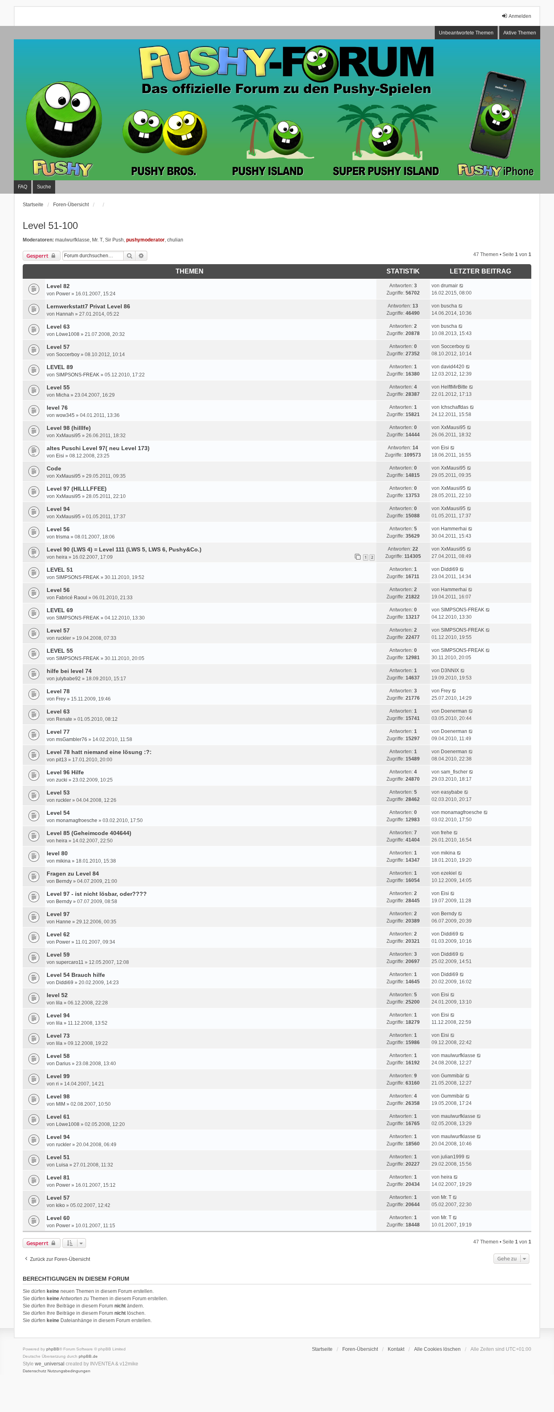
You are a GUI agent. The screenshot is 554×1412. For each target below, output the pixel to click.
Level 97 (58, 914)
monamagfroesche (76, 820)
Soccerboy (67, 354)
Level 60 (58, 1218)
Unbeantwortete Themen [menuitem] (466, 33)
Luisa (62, 1165)
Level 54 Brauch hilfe (76, 975)
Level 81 (58, 1177)
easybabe (452, 792)
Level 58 (58, 1056)
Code (54, 468)
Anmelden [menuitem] (520, 16)
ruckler (63, 638)
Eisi (60, 456)
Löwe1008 (67, 334)
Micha (62, 395)
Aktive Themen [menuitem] (519, 33)
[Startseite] (277, 110)
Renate (64, 719)
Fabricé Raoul (71, 597)
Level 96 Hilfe (65, 772)
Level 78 (58, 691)
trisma (62, 537)
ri (57, 1084)
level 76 (57, 407)
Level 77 (58, 731)
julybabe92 (68, 678)
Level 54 (58, 813)
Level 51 (58, 1157)
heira (61, 557)
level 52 (57, 995)
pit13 (61, 760)
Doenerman (454, 711)
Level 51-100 (50, 225)
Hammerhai (454, 529)
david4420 (452, 367)
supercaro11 (70, 962)
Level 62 (58, 934)
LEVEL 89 (60, 367)
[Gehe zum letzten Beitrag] (461, 285)
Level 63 (58, 326)
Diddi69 (449, 569)
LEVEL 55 (60, 650)
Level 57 (58, 347)
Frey (61, 699)
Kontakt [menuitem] (396, 1349)
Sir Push (114, 240)
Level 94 (58, 509)
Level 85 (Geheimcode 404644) (89, 833)
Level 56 (58, 529)
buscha (449, 306)
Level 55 (58, 387)
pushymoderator (145, 240)
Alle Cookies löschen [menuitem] (437, 1349)
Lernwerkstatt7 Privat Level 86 (88, 306)
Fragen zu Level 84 (73, 873)
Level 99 (58, 1076)
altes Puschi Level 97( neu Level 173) (98, 448)
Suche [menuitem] (44, 187)
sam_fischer (454, 772)
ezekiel (449, 873)
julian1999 (452, 1157)
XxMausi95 (68, 435)
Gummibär (452, 1076)
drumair (449, 285)
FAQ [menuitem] (22, 187)
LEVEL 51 (60, 569)
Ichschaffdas (454, 407)
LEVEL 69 (60, 610)
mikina (63, 861)
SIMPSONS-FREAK (77, 375)
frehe (446, 832)
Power (63, 294)
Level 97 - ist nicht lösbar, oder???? (97, 894)
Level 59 (58, 954)
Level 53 (58, 792)
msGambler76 (71, 739)
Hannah (65, 314)
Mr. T (97, 240)
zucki (61, 780)
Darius (63, 1063)
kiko (60, 1205)
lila (59, 1003)
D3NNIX (450, 670)
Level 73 (58, 1035)
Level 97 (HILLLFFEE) (77, 488)
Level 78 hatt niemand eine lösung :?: (99, 752)
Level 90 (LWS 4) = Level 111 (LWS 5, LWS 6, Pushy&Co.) (124, 549)
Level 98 (58, 1096)
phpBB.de (88, 1356)
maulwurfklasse (72, 240)
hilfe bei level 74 (69, 671)
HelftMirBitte (454, 387)
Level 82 (58, 286)
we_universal (49, 1364)
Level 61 (58, 1116)
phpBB (52, 1349)
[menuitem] (34, 1371)
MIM (60, 1104)
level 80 (57, 853)
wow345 (65, 415)
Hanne (63, 922)
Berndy (64, 881)
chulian (175, 240)
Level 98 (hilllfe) (69, 428)
